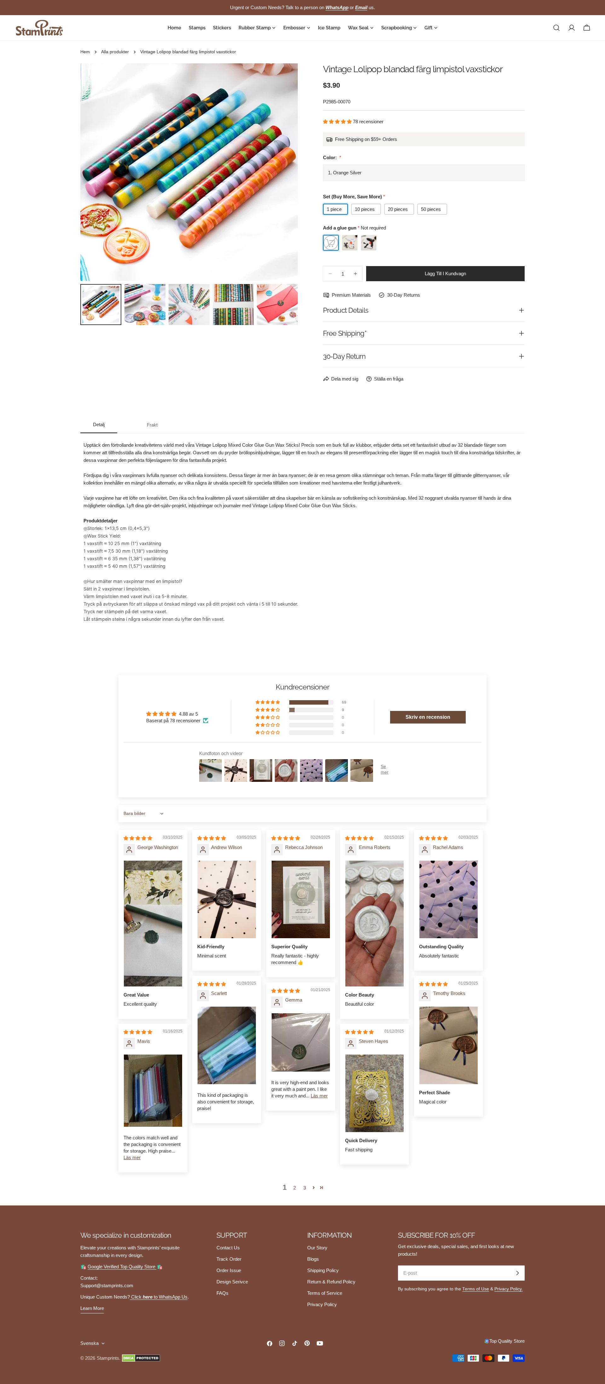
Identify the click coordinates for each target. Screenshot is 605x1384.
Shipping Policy (323, 1270)
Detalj (99, 424)
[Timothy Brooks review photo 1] (448, 1045)
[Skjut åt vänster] (95, 172)
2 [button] (294, 1187)
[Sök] (556, 27)
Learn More (92, 1308)
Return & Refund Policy (331, 1281)
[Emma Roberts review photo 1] (374, 923)
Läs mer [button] (319, 1095)
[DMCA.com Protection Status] (141, 1358)
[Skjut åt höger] (282, 172)
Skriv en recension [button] (428, 717)
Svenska (89, 1343)
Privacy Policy (322, 1304)
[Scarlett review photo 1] (226, 1045)
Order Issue (228, 1270)
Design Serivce (232, 1281)
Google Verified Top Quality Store (122, 1266)
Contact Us (228, 1247)
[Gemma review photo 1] (300, 1042)
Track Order (228, 1259)
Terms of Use (475, 1289)
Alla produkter (115, 51)
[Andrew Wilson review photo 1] (226, 899)
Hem (85, 51)
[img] (138, 838)
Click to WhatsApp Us (158, 1297)
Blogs (313, 1259)
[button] (338, 121)
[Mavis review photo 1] (153, 1090)
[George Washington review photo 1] (153, 923)
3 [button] (304, 1187)
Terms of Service (324, 1293)
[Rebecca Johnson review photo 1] (300, 899)
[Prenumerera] (517, 1273)
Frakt (152, 424)
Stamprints (108, 1358)
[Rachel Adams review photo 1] (448, 899)
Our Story (317, 1247)
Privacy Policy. (508, 1289)
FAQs (222, 1293)
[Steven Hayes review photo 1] (374, 1093)
